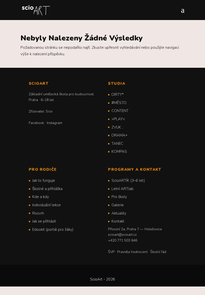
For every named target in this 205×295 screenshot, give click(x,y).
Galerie (118, 205)
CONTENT (120, 110)
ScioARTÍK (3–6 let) (128, 180)
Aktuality (119, 213)
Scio (49, 111)
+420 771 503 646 (122, 240)
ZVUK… (118, 127)
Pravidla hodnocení (132, 252)
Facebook (36, 122)
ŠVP (111, 252)
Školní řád (158, 252)
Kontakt (118, 221)
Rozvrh (38, 213)
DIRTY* (118, 94)
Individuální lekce (46, 205)
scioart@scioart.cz (122, 234)
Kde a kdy (40, 196)
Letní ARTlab (123, 188)
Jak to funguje (43, 180)
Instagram (54, 122)
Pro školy (119, 196)
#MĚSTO (119, 102)
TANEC (117, 143)
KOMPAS (119, 151)
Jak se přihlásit (44, 221)
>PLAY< (118, 119)
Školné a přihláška (47, 188)
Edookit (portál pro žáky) (53, 229)
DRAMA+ (120, 135)
